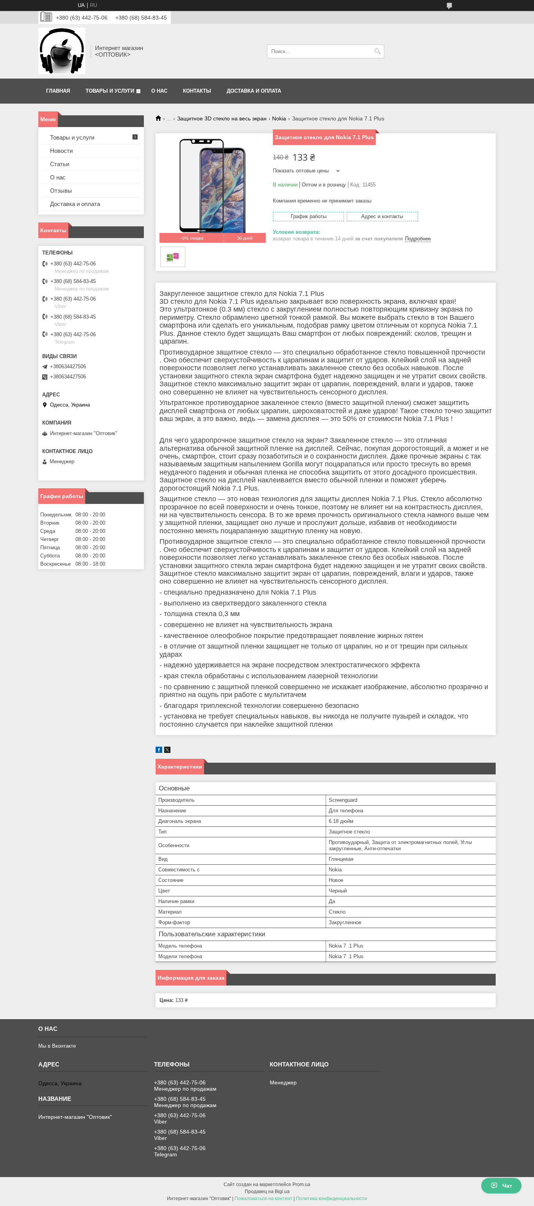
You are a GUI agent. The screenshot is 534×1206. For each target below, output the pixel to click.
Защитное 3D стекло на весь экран (222, 118)
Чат (507, 1186)
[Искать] (377, 51)
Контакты (197, 91)
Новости (61, 150)
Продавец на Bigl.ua (267, 1191)
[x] (167, 751)
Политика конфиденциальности (331, 1198)
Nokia (279, 118)
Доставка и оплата (254, 91)
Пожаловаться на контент (263, 1198)
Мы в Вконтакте (57, 1046)
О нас (159, 91)
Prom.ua (301, 1184)
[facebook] (159, 751)
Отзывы (61, 190)
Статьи (59, 164)
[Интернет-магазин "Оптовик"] (61, 51)
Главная (58, 91)
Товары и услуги (110, 91)
